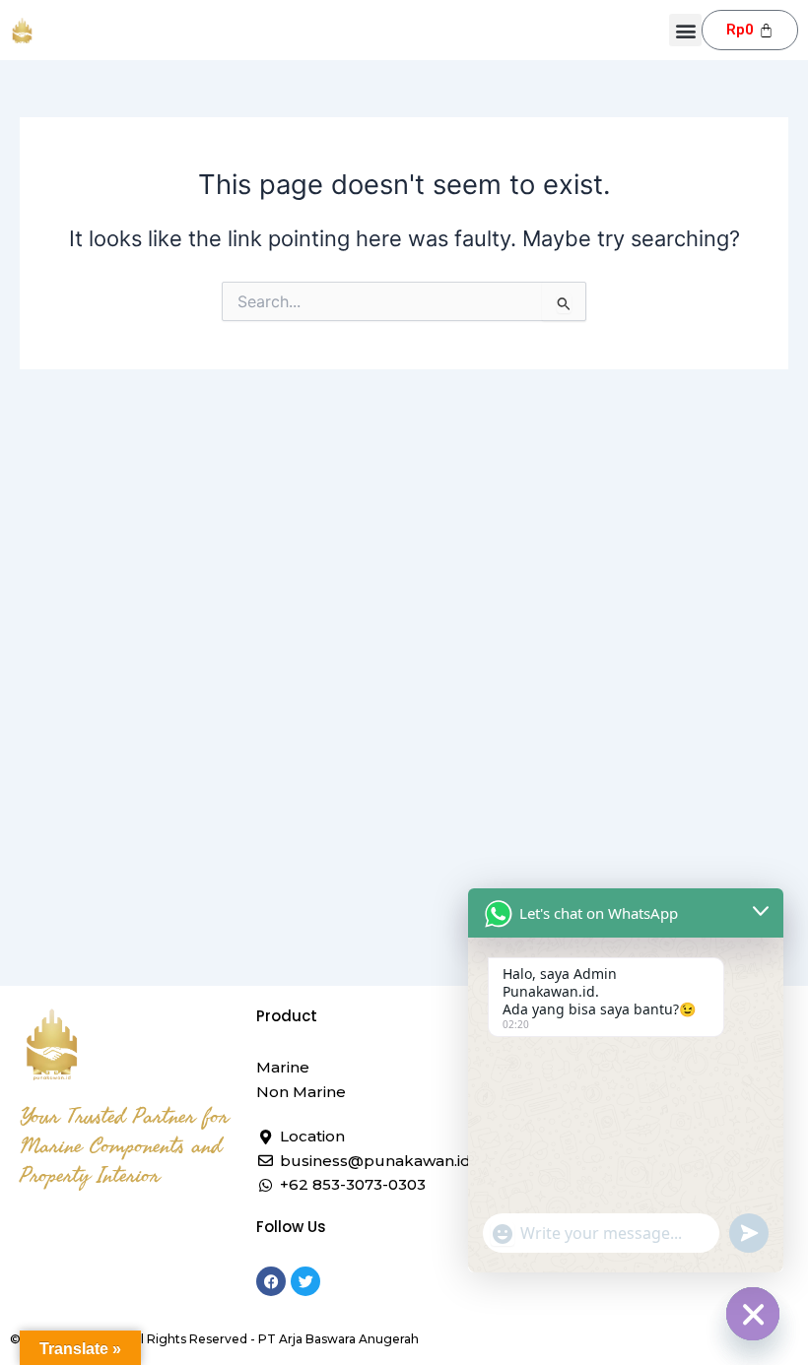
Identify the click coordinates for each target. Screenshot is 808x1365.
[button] (685, 30)
